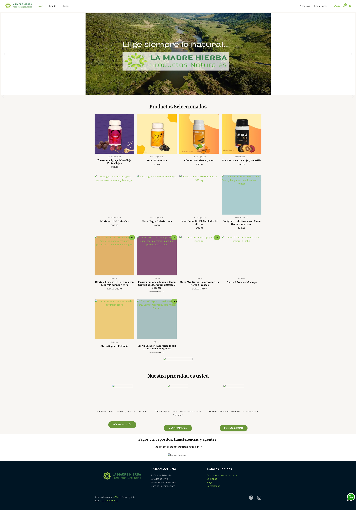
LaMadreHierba (110, 500)
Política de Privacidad (161, 475)
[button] (4, 54)
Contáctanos (320, 6)
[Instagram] (259, 497)
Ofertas (66, 6)
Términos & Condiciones (163, 482)
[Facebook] (251, 497)
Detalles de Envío (159, 478)
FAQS (209, 482)
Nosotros (305, 6)
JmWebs (117, 497)
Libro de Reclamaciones (163, 485)
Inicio (40, 6)
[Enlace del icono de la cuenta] (350, 6)
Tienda (52, 6)
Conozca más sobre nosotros (222, 475)
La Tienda (212, 478)
